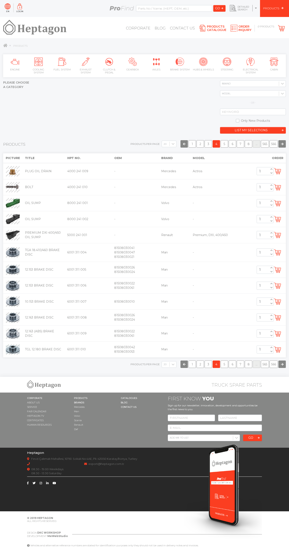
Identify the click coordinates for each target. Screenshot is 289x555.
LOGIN (19, 11)
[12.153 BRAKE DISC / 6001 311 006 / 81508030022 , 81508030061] (13, 285)
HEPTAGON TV (35, 416)
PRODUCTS (20, 45)
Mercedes (79, 407)
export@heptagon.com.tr (106, 464)
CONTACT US (182, 28)
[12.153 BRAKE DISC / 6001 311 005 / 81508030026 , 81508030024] (13, 269)
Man (76, 411)
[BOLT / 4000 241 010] (13, 187)
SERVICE (32, 407)
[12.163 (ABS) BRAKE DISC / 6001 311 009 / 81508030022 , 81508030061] (13, 333)
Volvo (77, 416)
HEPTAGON (45, 518)
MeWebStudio (57, 536)
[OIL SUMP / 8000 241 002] (13, 219)
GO (217, 8)
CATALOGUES (129, 398)
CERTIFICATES (35, 420)
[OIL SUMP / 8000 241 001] (13, 203)
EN (7, 11)
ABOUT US (33, 402)
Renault (78, 425)
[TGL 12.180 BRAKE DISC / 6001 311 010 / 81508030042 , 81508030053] (13, 349)
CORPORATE (138, 28)
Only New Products (255, 121)
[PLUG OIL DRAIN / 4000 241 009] (13, 171)
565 (265, 144)
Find (122, 8)
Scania (78, 420)
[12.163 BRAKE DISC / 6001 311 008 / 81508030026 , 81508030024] (13, 317)
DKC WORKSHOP (49, 532)
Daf (76, 429)
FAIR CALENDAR (36, 411)
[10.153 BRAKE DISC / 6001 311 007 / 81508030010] (13, 301)
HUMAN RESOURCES (39, 425)
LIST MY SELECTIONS (251, 130)
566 (273, 144)
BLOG (160, 28)
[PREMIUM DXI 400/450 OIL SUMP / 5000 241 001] (13, 235)
